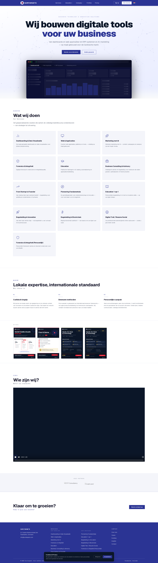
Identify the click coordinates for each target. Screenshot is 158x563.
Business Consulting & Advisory (60, 548)
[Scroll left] (13, 343)
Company (79, 3)
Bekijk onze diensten (71, 52)
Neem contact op (137, 507)
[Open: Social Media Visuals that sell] (24, 343)
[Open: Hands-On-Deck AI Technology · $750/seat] (72, 343)
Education (68, 3)
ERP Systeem (59, 65)
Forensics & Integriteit (57, 543)
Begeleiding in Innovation (88, 540)
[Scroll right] (144, 343)
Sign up (117, 3)
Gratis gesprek (89, 52)
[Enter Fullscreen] (143, 457)
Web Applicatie (47, 65)
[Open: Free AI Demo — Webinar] (48, 343)
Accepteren (107, 557)
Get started (126, 3)
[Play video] (15, 457)
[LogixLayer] (89, 485)
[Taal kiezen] (135, 3)
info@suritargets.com (26, 537)
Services (58, 3)
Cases (113, 535)
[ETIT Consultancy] (71, 484)
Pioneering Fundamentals (88, 534)
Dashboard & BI (35, 65)
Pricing (97, 3)
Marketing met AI (71, 65)
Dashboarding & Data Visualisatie (60, 534)
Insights (114, 541)
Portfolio (89, 3)
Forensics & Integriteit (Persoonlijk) (91, 548)
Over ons (114, 532)
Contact (114, 544)
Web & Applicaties (56, 537)
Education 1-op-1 (86, 537)
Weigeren (97, 557)
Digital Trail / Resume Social (89, 546)
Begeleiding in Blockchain (88, 543)
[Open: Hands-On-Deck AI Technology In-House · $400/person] (96, 343)
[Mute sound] (19, 457)
